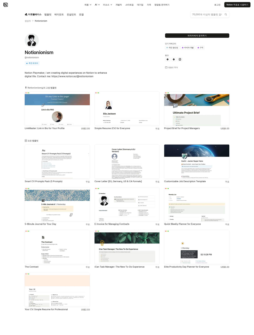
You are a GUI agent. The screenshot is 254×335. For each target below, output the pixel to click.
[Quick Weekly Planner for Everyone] (196, 204)
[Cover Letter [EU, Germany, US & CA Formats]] (127, 161)
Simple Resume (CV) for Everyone (112, 128)
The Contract (31, 266)
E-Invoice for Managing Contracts (112, 224)
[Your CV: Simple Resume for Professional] (57, 290)
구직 (201, 47)
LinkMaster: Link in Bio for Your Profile (45, 128)
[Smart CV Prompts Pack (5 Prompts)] (57, 161)
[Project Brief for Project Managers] (196, 109)
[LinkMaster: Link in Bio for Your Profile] (57, 109)
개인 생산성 (173, 47)
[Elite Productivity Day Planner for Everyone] (196, 247)
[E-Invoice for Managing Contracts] (127, 204)
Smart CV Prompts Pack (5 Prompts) (43, 181)
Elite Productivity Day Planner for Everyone (186, 266)
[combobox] (209, 14)
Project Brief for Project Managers (182, 128)
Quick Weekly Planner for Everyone (182, 224)
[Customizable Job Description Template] (196, 161)
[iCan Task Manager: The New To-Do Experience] (127, 247)
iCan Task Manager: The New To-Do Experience (119, 266)
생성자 (28, 21)
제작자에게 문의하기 (197, 35)
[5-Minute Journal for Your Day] (57, 204)
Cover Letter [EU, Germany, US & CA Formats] (118, 181)
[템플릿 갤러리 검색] (226, 14)
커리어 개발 (189, 47)
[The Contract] (57, 247)
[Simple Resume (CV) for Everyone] (127, 109)
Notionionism (41, 21)
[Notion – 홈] (6, 4)
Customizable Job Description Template (185, 181)
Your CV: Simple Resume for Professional (46, 309)
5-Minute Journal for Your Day (40, 224)
